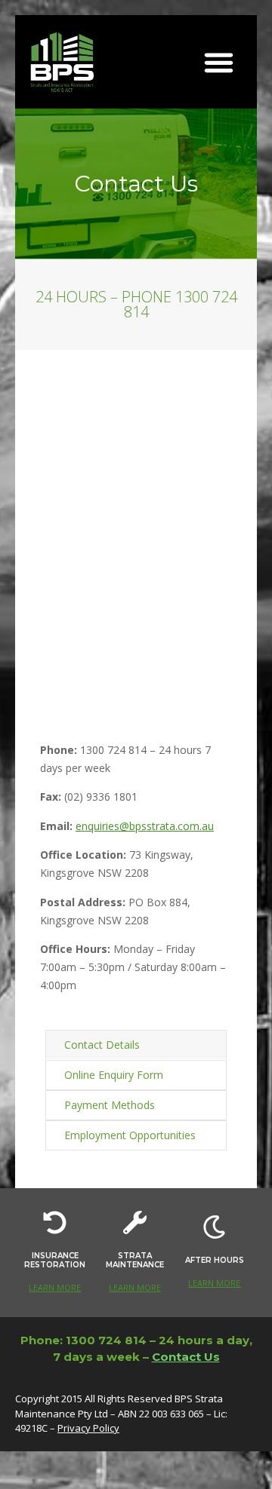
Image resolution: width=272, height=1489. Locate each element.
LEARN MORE (55, 1287)
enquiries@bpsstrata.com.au (145, 826)
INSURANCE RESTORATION (54, 1260)
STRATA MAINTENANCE (135, 1260)
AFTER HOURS (214, 1260)
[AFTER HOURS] (214, 1227)
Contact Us (186, 1357)
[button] (219, 61)
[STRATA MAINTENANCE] (135, 1222)
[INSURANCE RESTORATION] (54, 1222)
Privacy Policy (88, 1428)
